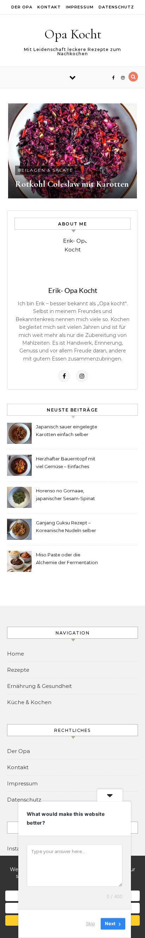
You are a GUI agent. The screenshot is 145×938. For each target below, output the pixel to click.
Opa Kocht (73, 34)
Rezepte (18, 669)
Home (15, 653)
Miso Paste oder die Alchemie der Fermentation (67, 558)
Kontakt (49, 7)
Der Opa (21, 7)
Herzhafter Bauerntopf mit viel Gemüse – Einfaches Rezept (65, 463)
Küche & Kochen (29, 702)
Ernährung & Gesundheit (39, 686)
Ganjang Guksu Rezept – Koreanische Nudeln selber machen (66, 527)
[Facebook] (64, 376)
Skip (90, 923)
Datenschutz (116, 7)
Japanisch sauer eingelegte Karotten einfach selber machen (66, 431)
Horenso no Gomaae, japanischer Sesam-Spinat (65, 494)
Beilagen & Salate (45, 170)
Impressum (80, 7)
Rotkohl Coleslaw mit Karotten (72, 184)
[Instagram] (82, 376)
